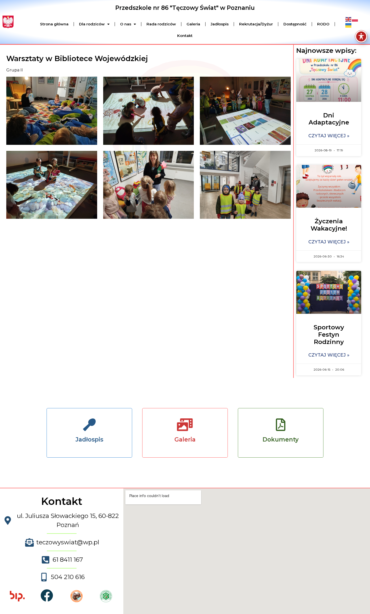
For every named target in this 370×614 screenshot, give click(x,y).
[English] (348, 19)
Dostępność (295, 24)
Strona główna (54, 24)
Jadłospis (220, 24)
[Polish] (355, 19)
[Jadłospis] (89, 424)
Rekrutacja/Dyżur (256, 24)
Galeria (193, 24)
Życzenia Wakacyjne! (329, 224)
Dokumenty (281, 439)
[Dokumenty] (280, 424)
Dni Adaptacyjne (329, 119)
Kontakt (185, 35)
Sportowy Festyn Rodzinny (329, 334)
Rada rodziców (161, 24)
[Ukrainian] (348, 25)
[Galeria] (185, 424)
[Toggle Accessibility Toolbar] (361, 36)
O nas (125, 24)
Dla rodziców (92, 24)
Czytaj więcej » (328, 136)
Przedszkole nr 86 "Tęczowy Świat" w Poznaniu (185, 7)
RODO (323, 24)
